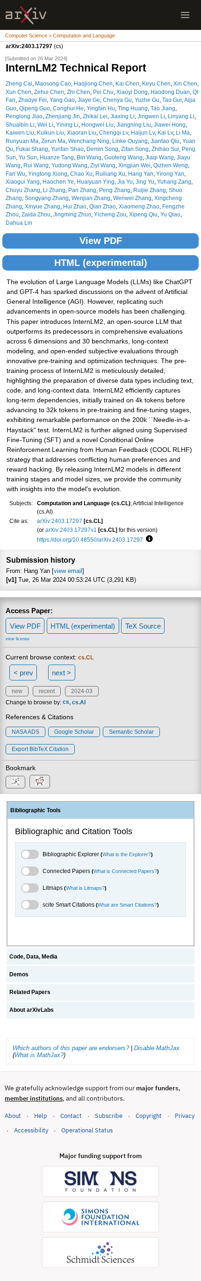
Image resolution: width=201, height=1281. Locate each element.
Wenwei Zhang (132, 198)
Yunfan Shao (67, 149)
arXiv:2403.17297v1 (71, 530)
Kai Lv (165, 132)
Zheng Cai (19, 83)
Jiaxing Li (122, 116)
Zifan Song (135, 149)
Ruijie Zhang (149, 190)
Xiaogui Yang (23, 182)
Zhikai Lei (95, 116)
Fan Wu (15, 174)
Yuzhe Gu (147, 100)
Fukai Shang (32, 149)
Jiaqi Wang (159, 157)
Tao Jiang (163, 108)
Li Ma (183, 132)
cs (66, 702)
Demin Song (102, 149)
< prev (23, 673)
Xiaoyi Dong (132, 92)
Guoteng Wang (123, 157)
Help (40, 1116)
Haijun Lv (143, 132)
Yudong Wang (69, 165)
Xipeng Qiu (143, 214)
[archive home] (26, 15)
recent (47, 691)
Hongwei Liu (97, 125)
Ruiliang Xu (110, 174)
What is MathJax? (39, 1055)
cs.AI (79, 702)
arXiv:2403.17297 (59, 521)
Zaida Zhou (36, 214)
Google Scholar (74, 732)
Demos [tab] (19, 974)
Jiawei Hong (170, 125)
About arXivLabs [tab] (31, 1010)
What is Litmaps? (85, 888)
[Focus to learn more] (148, 539)
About (13, 1116)
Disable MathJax (156, 1048)
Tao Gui (172, 100)
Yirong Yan (170, 174)
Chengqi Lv (113, 132)
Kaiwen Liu (20, 132)
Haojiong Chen (93, 83)
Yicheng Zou (110, 214)
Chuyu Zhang (23, 190)
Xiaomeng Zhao (139, 206)
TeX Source (143, 626)
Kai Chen (127, 83)
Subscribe (108, 1116)
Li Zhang (54, 190)
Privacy (184, 1116)
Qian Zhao (102, 206)
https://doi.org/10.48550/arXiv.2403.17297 (90, 540)
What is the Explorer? (126, 854)
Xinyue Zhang (42, 206)
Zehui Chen (49, 92)
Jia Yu (125, 182)
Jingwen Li (151, 116)
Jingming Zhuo (72, 214)
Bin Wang (89, 157)
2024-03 (82, 691)
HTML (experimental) (100, 263)
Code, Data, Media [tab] (33, 956)
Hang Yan (140, 174)
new (17, 691)
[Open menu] (185, 15)
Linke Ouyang (130, 141)
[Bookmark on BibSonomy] (15, 782)
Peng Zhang (114, 190)
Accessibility (31, 1130)
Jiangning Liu (133, 125)
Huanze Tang (57, 157)
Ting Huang (133, 108)
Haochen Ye (58, 182)
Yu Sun (28, 157)
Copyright (149, 1116)
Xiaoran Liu (81, 132)
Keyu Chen (156, 83)
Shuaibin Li (20, 125)
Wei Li (45, 125)
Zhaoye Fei (32, 100)
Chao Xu (81, 174)
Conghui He (68, 108)
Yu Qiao (170, 214)
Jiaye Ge (89, 100)
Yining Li (67, 125)
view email (68, 570)
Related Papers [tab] (29, 992)
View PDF (100, 241)
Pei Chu (103, 92)
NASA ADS (25, 732)
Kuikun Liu (50, 132)
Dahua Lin (19, 223)
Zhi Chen (78, 92)
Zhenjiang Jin (62, 116)
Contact (71, 1116)
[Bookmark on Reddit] (39, 781)
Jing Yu (145, 182)
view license (17, 639)
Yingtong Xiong (47, 174)
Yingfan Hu (100, 108)
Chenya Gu (117, 100)
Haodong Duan (170, 92)
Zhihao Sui (165, 149)
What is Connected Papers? (125, 871)
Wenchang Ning (88, 141)
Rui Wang (36, 165)
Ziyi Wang (102, 165)
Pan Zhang (82, 190)
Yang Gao (62, 100)
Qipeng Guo (34, 108)
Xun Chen (18, 92)
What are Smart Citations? (127, 905)
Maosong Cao (53, 83)
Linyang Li (181, 116)
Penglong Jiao (24, 116)
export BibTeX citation (40, 749)
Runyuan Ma (22, 141)
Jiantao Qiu (165, 141)
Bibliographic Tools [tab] (35, 810)
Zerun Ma (53, 141)
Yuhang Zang (174, 182)
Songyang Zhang (47, 198)
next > (61, 673)
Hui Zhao (74, 206)
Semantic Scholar (131, 732)
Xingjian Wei (134, 165)
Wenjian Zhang (91, 198)
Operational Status (87, 1130)
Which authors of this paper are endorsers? (71, 1048)
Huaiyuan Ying (96, 182)
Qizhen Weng (170, 165)
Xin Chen (185, 83)
